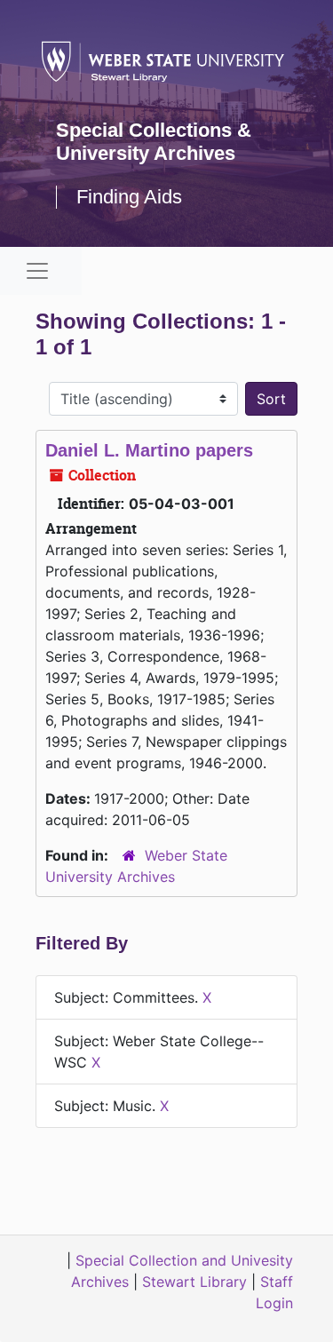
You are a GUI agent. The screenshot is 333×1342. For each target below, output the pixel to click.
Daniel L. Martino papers (149, 450)
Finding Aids (129, 197)
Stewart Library (194, 1281)
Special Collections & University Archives (153, 141)
